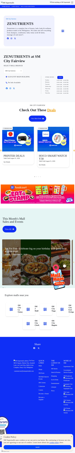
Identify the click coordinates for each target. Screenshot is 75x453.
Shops (40, 369)
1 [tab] (35, 177)
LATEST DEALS (15, 6)
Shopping (54, 376)
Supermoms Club (69, 366)
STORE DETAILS (6, 6)
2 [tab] (37, 177)
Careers (41, 390)
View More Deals (36, 118)
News (53, 390)
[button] (60, 2)
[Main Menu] (72, 2)
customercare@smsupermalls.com (24, 371)
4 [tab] (40, 177)
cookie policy (54, 442)
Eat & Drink (54, 379)
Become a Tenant (44, 393)
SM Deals (41, 373)
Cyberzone (42, 386)
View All (8, 229)
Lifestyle (53, 387)
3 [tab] (38, 177)
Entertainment (55, 383)
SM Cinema (42, 382)
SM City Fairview (11, 19)
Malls (40, 366)
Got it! (38, 447)
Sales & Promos (55, 372)
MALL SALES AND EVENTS (28, 6)
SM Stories (54, 368)
